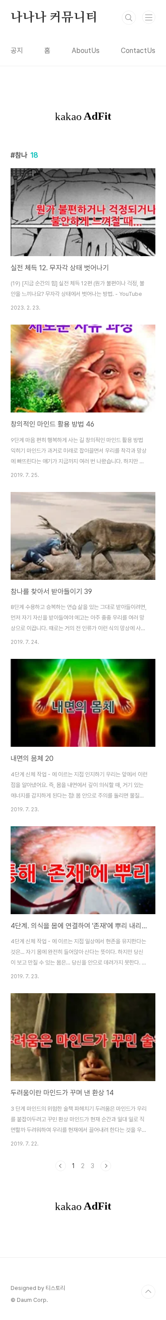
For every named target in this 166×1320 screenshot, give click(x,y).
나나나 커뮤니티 (54, 17)
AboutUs (86, 50)
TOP (148, 1292)
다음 (105, 1166)
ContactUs (138, 50)
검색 (128, 17)
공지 (17, 50)
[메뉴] (148, 17)
